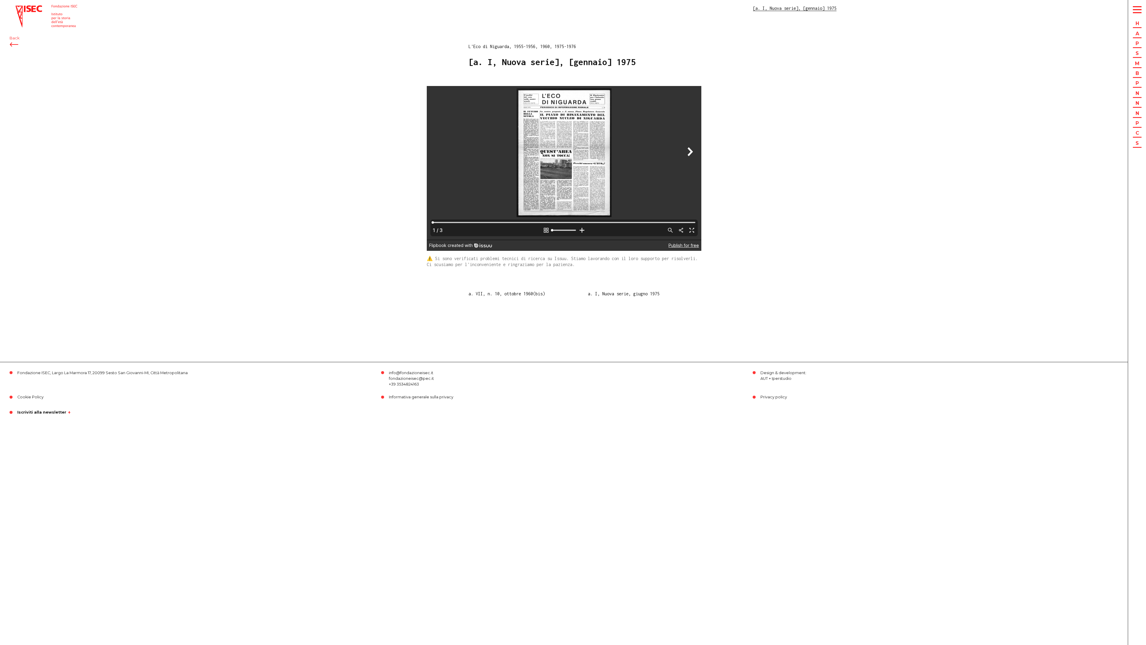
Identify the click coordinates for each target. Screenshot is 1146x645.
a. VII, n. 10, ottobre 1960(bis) (507, 293)
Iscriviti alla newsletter (41, 412)
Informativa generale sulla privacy (421, 397)
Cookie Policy (30, 397)
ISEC (20, 8)
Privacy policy (773, 397)
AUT (764, 378)
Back (14, 38)
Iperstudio (781, 378)
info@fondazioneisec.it (411, 373)
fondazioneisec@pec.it (411, 378)
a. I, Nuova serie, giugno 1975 (624, 293)
